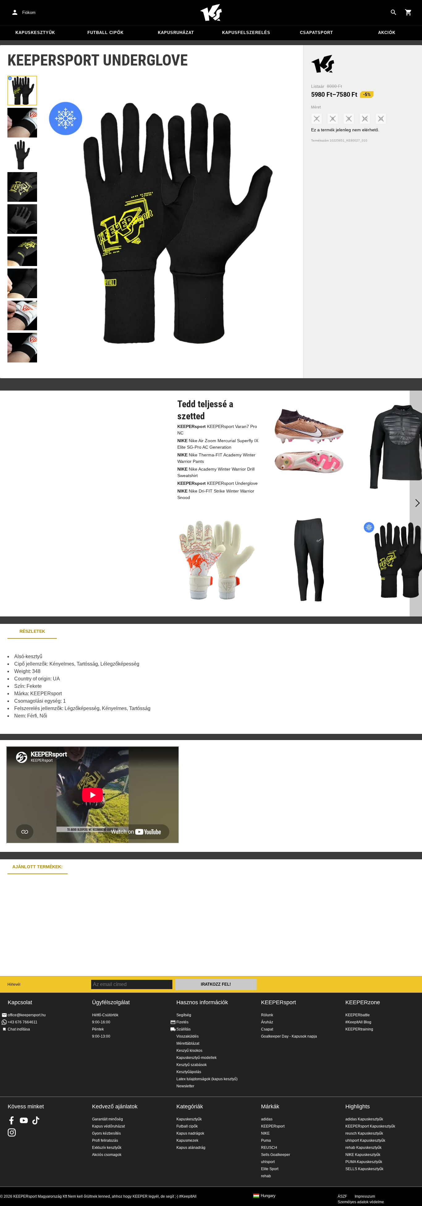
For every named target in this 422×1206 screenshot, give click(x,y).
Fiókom (29, 12)
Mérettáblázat (187, 1043)
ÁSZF (342, 1196)
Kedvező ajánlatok (114, 1106)
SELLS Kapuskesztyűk (364, 1169)
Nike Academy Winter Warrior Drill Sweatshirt (216, 472)
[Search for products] (393, 12)
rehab (266, 1176)
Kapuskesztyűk (35, 32)
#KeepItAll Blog (358, 1022)
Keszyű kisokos (189, 1050)
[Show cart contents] (408, 12)
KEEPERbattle (357, 1015)
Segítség (183, 1015)
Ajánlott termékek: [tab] (37, 866)
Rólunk (267, 1015)
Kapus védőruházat (108, 1126)
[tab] (22, 90)
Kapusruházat (176, 32)
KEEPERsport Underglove (217, 483)
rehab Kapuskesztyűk (363, 1147)
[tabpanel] (108, 686)
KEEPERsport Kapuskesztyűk (370, 1126)
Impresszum (365, 1196)
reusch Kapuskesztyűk (364, 1133)
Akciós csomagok (106, 1155)
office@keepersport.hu (27, 1015)
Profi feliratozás (105, 1140)
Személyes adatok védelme (361, 1202)
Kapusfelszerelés (246, 32)
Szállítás (183, 1029)
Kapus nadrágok (190, 1133)
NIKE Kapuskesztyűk (362, 1155)
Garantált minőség (107, 1119)
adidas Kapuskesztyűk (364, 1119)
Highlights (357, 1106)
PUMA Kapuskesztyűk (363, 1162)
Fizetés (182, 1022)
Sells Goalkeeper (275, 1155)
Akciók (386, 32)
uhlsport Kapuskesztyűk (365, 1140)
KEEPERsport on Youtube (24, 1120)
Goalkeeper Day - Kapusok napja (289, 1036)
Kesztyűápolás (188, 1072)
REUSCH (269, 1147)
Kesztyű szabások (191, 1065)
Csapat (267, 1029)
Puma (266, 1140)
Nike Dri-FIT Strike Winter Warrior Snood (215, 494)
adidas (266, 1119)
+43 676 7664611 (22, 1022)
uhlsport (268, 1162)
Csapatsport (316, 32)
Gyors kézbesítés (106, 1133)
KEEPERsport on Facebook (12, 1120)
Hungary (268, 1196)
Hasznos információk (202, 1002)
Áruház (267, 1022)
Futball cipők (105, 32)
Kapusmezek (187, 1140)
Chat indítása (19, 1029)
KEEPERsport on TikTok (36, 1120)
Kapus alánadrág (190, 1147)
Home (211, 12)
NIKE (265, 1133)
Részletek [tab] (32, 631)
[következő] (416, 504)
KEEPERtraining (359, 1029)
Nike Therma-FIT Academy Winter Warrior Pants (216, 458)
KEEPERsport (278, 1002)
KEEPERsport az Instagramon (12, 1132)
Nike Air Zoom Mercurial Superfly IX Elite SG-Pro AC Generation (217, 444)
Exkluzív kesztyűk (106, 1147)
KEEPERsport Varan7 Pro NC (217, 429)
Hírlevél (13, 984)
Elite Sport (269, 1169)
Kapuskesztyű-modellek (196, 1058)
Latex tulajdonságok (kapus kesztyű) (207, 1079)
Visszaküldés (187, 1036)
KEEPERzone (362, 1002)
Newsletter (185, 1086)
